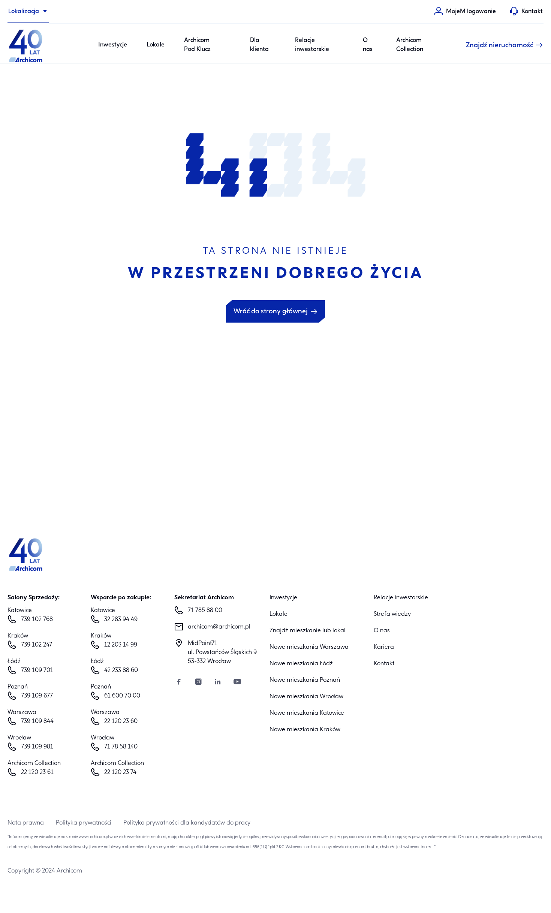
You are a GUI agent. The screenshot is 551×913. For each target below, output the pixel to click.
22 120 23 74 (120, 772)
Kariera (384, 647)
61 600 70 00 (122, 696)
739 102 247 (36, 645)
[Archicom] (26, 45)
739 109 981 (37, 747)
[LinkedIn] (217, 682)
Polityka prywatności (83, 823)
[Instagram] (198, 682)
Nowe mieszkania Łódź (301, 664)
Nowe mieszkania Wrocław (306, 697)
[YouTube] (237, 682)
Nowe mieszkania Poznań (305, 680)
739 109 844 (37, 721)
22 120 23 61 (37, 772)
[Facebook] (178, 682)
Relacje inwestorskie (312, 44)
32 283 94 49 (121, 620)
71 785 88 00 (205, 611)
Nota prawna (25, 823)
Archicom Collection (409, 44)
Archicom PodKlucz (197, 44)
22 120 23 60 (121, 721)
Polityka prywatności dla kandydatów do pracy (186, 823)
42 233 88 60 (121, 671)
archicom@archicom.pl (219, 627)
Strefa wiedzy (392, 614)
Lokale (156, 45)
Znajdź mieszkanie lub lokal (308, 631)
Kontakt (384, 664)
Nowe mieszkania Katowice (307, 713)
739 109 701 (37, 671)
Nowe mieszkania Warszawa (309, 647)
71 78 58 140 (121, 747)
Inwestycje (112, 45)
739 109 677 (37, 696)
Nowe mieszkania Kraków (305, 730)
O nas (368, 44)
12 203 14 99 (120, 645)
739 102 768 (37, 620)
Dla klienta (259, 44)
